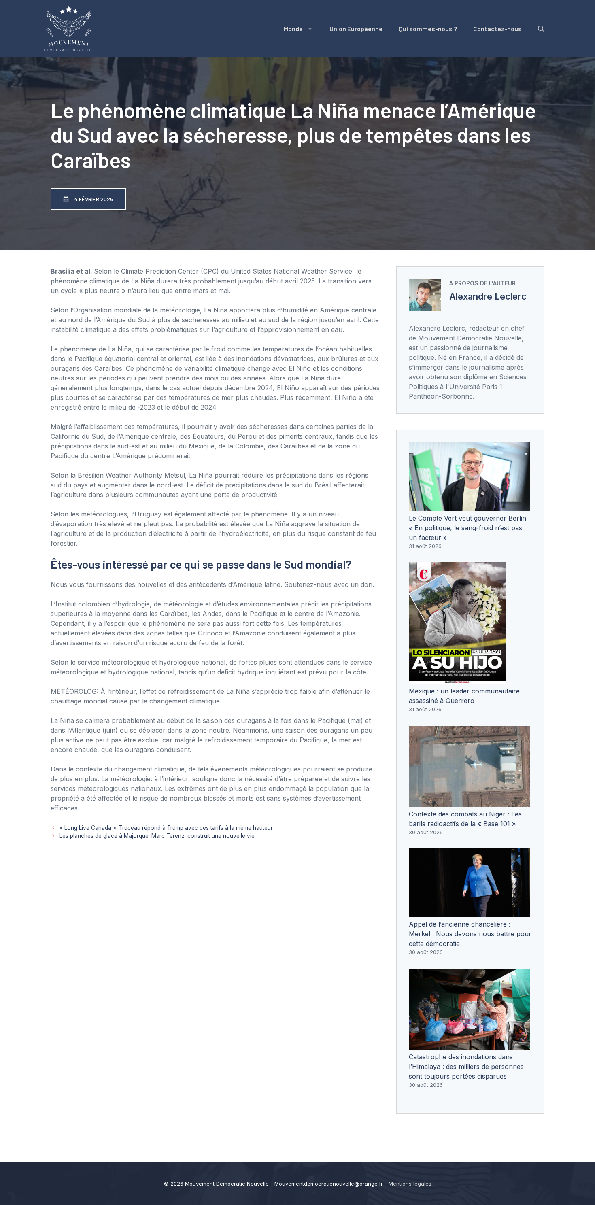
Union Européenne (355, 28)
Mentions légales (410, 1183)
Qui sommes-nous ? (428, 28)
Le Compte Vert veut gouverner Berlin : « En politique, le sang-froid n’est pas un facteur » (469, 528)
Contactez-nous (497, 28)
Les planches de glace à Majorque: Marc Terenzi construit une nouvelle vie (157, 836)
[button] (541, 29)
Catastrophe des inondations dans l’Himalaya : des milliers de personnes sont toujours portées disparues (466, 1066)
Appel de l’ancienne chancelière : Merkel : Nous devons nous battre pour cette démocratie (470, 934)
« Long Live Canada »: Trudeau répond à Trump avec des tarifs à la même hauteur (166, 828)
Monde (293, 28)
